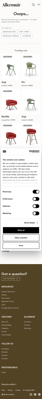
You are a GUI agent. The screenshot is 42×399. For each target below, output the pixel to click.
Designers (5, 328)
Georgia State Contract (10, 308)
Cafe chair (24, 32)
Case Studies (6, 335)
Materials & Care (8, 301)
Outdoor (27, 36)
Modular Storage (11, 36)
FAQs (3, 305)
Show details (29, 223)
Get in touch (9, 279)
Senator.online (8, 384)
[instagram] (31, 394)
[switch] (36, 199)
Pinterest (5, 352)
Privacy (10, 390)
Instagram (5, 349)
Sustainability (6, 325)
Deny (21, 245)
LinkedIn (4, 355)
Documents (6, 298)
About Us (5, 322)
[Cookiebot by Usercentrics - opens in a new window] (29, 151)
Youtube (4, 358)
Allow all (21, 230)
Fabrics (4, 295)
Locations (27, 322)
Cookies (17, 390)
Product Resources (8, 292)
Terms (3, 390)
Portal (4, 372)
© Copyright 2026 (28, 390)
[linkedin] (39, 394)
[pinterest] (35, 394)
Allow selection (21, 238)
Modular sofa (9, 32)
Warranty (27, 328)
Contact (27, 325)
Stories (4, 331)
